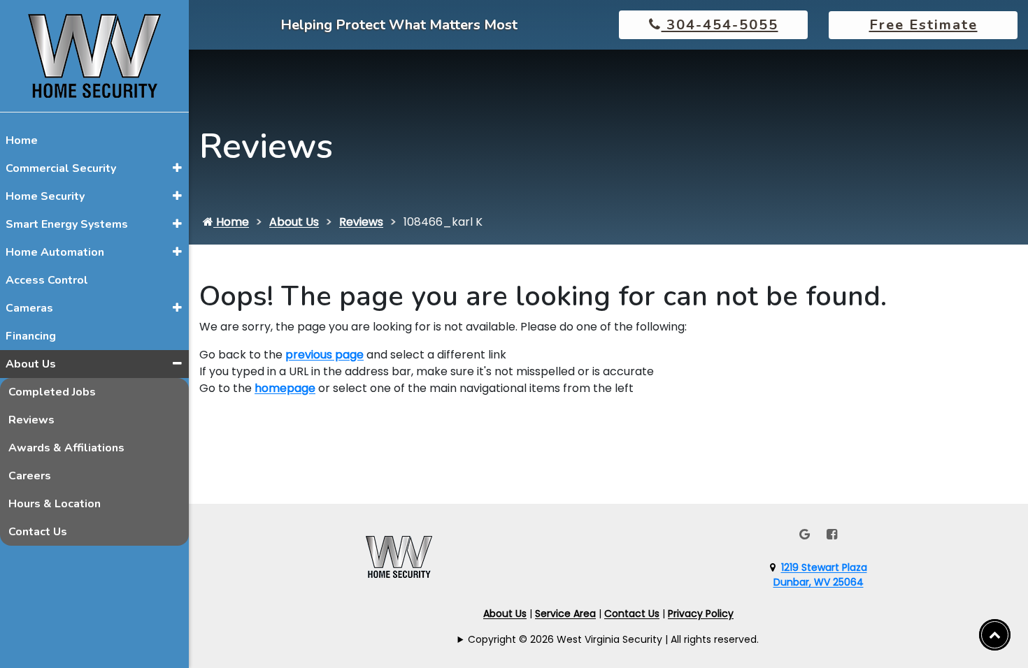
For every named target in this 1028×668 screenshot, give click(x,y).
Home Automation (55, 252)
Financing (31, 336)
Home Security (45, 196)
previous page (324, 355)
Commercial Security (61, 168)
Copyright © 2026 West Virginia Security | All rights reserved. (613, 639)
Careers (29, 476)
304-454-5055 (720, 24)
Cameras (29, 308)
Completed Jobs (52, 392)
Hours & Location (54, 503)
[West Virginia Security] (94, 55)
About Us (31, 364)
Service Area (565, 613)
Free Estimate (923, 24)
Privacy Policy (701, 613)
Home (22, 140)
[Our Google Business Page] (804, 534)
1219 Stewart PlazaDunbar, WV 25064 (820, 574)
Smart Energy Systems (67, 224)
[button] (177, 167)
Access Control (47, 280)
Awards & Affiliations (66, 448)
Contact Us (37, 531)
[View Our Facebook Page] (832, 534)
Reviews (31, 420)
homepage (285, 388)
